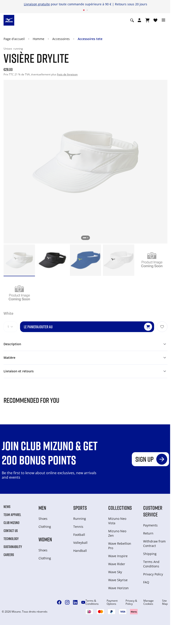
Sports (80, 507)
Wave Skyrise (118, 580)
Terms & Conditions (92, 602)
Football (79, 534)
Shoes (43, 518)
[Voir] (147, 20)
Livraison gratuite (37, 4)
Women (45, 539)
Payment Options (112, 602)
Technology (11, 538)
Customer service (152, 511)
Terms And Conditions (151, 564)
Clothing (45, 526)
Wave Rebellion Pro (119, 545)
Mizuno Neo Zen (117, 533)
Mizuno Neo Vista (117, 520)
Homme (38, 39)
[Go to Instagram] (67, 602)
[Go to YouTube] (83, 602)
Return (148, 533)
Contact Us (11, 530)
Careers (9, 554)
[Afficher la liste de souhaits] (155, 20)
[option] (19, 260)
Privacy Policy (153, 574)
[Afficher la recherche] (132, 20)
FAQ (146, 582)
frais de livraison (67, 74)
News (7, 506)
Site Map (165, 602)
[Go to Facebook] (59, 602)
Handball (80, 550)
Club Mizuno (11, 522)
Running (79, 518)
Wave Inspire (118, 556)
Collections (120, 507)
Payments (150, 525)
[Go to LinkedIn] (75, 602)
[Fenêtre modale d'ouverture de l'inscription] (139, 20)
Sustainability (13, 546)
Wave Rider (116, 564)
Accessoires (61, 39)
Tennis (78, 526)
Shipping (150, 554)
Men (42, 507)
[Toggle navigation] (163, 20)
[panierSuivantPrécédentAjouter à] (162, 326)
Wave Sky (115, 572)
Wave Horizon (118, 588)
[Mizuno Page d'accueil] (9, 20)
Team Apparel (12, 514)
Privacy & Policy (131, 602)
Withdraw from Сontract (154, 543)
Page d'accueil (14, 39)
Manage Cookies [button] (148, 602)
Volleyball (80, 542)
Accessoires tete (90, 39)
